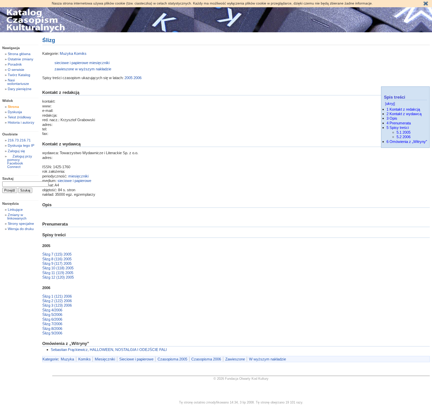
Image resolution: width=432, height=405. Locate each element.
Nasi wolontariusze (18, 82)
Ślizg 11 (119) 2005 (57, 273)
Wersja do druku (21, 229)
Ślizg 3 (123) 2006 (57, 305)
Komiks (80, 53)
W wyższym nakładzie (267, 359)
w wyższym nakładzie (93, 69)
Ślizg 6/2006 (52, 319)
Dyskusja (15, 112)
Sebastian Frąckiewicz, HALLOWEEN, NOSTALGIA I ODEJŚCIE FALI (109, 349)
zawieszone (64, 69)
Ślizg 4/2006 (52, 310)
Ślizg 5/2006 (52, 314)
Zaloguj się (16, 151)
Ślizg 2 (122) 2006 (57, 301)
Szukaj (8, 178)
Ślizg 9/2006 (52, 333)
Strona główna (19, 54)
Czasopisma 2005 (172, 359)
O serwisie (16, 70)
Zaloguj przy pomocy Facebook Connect (19, 161)
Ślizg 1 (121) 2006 (57, 296)
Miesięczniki (105, 359)
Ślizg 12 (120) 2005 (58, 277)
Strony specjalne (21, 224)
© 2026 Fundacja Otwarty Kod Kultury (241, 378)
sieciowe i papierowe (71, 63)
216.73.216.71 (19, 140)
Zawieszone (235, 359)
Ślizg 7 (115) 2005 (57, 254)
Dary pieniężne (20, 89)
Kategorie (50, 359)
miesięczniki (99, 63)
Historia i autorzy (21, 122)
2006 (138, 78)
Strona (13, 107)
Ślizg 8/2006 (52, 328)
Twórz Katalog (19, 75)
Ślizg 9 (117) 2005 (57, 263)
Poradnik (15, 64)
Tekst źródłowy (19, 117)
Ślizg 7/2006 (52, 324)
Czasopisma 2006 (206, 359)
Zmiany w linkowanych (16, 216)
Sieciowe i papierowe (136, 359)
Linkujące (15, 210)
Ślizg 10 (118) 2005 (58, 268)
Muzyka (66, 53)
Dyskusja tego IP (21, 145)
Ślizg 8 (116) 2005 (57, 259)
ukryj (390, 103)
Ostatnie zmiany (20, 59)
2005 (128, 78)
